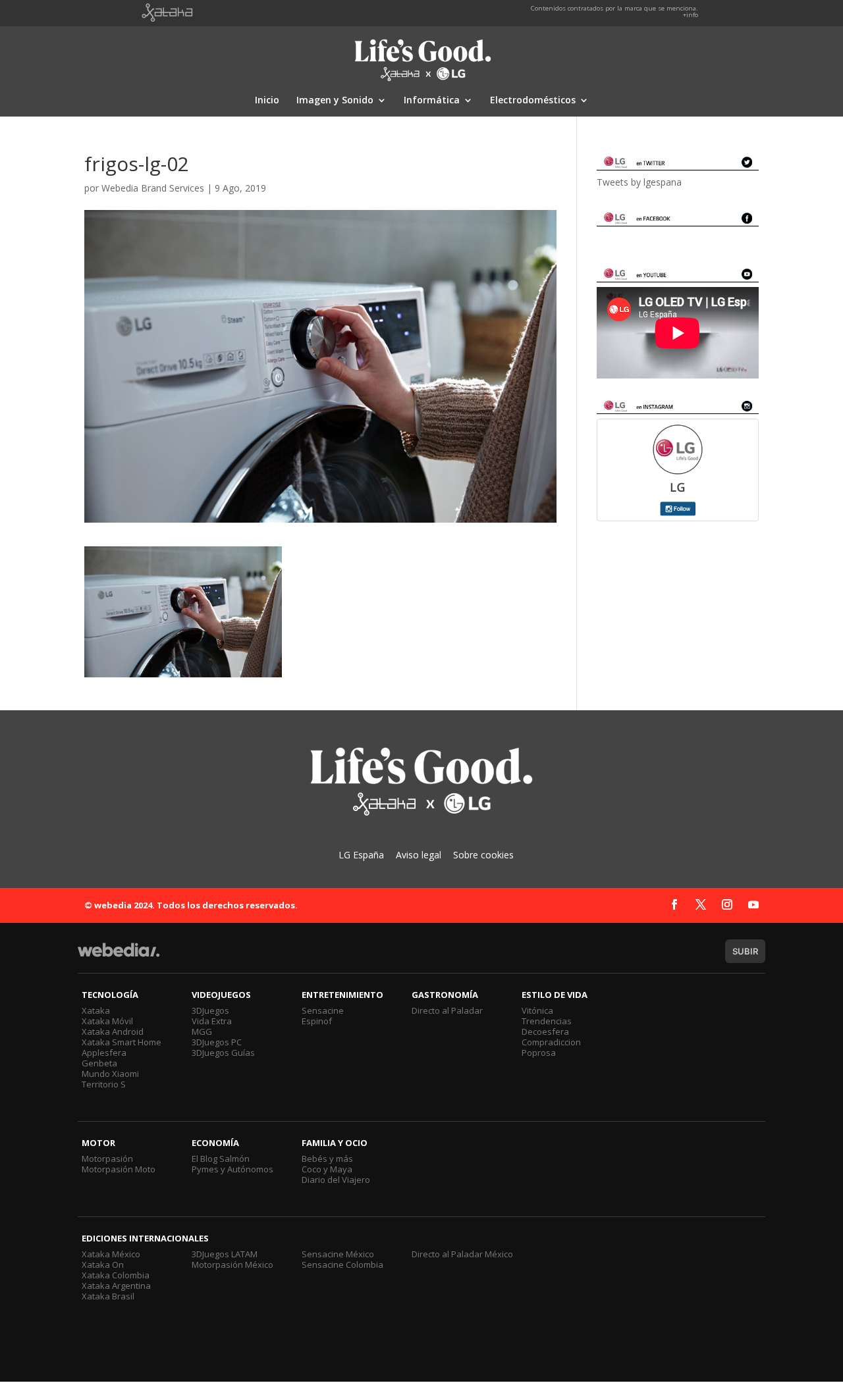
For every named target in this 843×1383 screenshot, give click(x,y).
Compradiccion (551, 1042)
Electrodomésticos (533, 100)
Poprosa (539, 1052)
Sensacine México (338, 1254)
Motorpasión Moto (118, 1169)
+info (690, 15)
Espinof (317, 1021)
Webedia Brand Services (152, 188)
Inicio (267, 100)
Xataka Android (113, 1031)
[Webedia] (118, 956)
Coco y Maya (327, 1169)
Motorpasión (107, 1158)
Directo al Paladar (447, 1010)
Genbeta (99, 1063)
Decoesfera (545, 1031)
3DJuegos (210, 1010)
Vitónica (537, 1010)
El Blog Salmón (221, 1158)
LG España (361, 854)
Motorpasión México (232, 1264)
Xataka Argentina (116, 1285)
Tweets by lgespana (639, 182)
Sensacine (323, 1010)
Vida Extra (212, 1021)
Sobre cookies (483, 854)
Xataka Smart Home (121, 1042)
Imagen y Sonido (334, 100)
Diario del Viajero (336, 1179)
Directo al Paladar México (462, 1254)
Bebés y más (327, 1158)
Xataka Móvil (107, 1021)
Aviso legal (418, 854)
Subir (745, 951)
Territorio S (104, 1084)
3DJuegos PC (217, 1042)
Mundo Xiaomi (110, 1073)
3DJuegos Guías (223, 1052)
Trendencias (547, 1021)
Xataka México (111, 1254)
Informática (432, 100)
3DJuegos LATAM (225, 1254)
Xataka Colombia (116, 1275)
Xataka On (103, 1264)
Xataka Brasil (108, 1296)
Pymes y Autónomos (232, 1169)
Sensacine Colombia (342, 1264)
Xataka (96, 1010)
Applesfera (104, 1052)
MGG (202, 1031)
